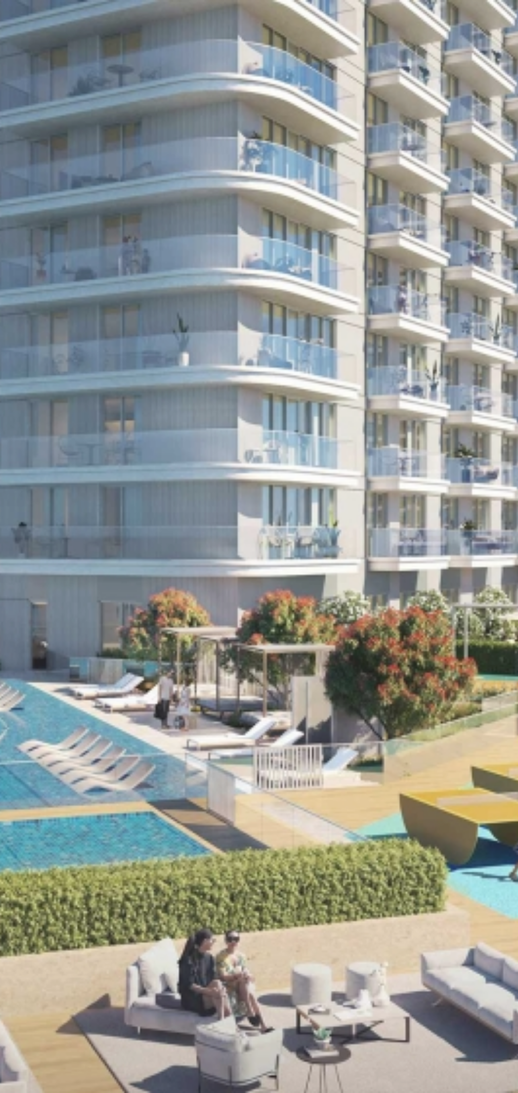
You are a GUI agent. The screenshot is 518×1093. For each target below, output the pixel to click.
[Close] (504, 14)
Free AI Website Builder (308, 18)
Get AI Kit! (201, 47)
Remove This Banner (296, 47)
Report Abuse (259, 74)
